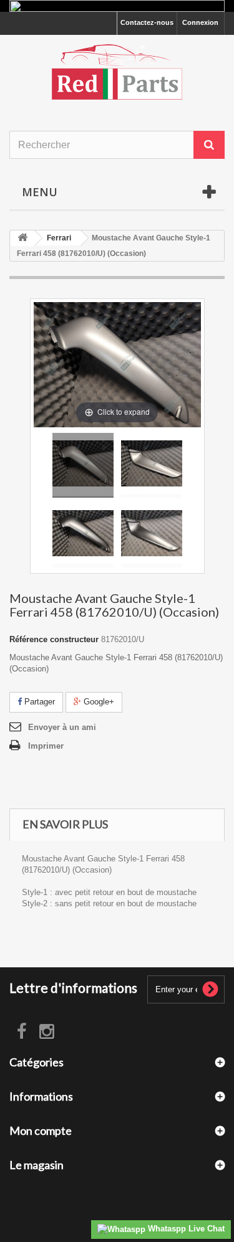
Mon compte (40, 1130)
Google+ (97, 701)
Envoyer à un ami (62, 727)
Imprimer (46, 746)
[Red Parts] (117, 72)
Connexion (200, 22)
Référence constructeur (54, 639)
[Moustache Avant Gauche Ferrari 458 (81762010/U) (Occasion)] (83, 465)
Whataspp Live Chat (185, 1228)
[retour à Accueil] (22, 238)
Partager (38, 701)
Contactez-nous (146, 22)
